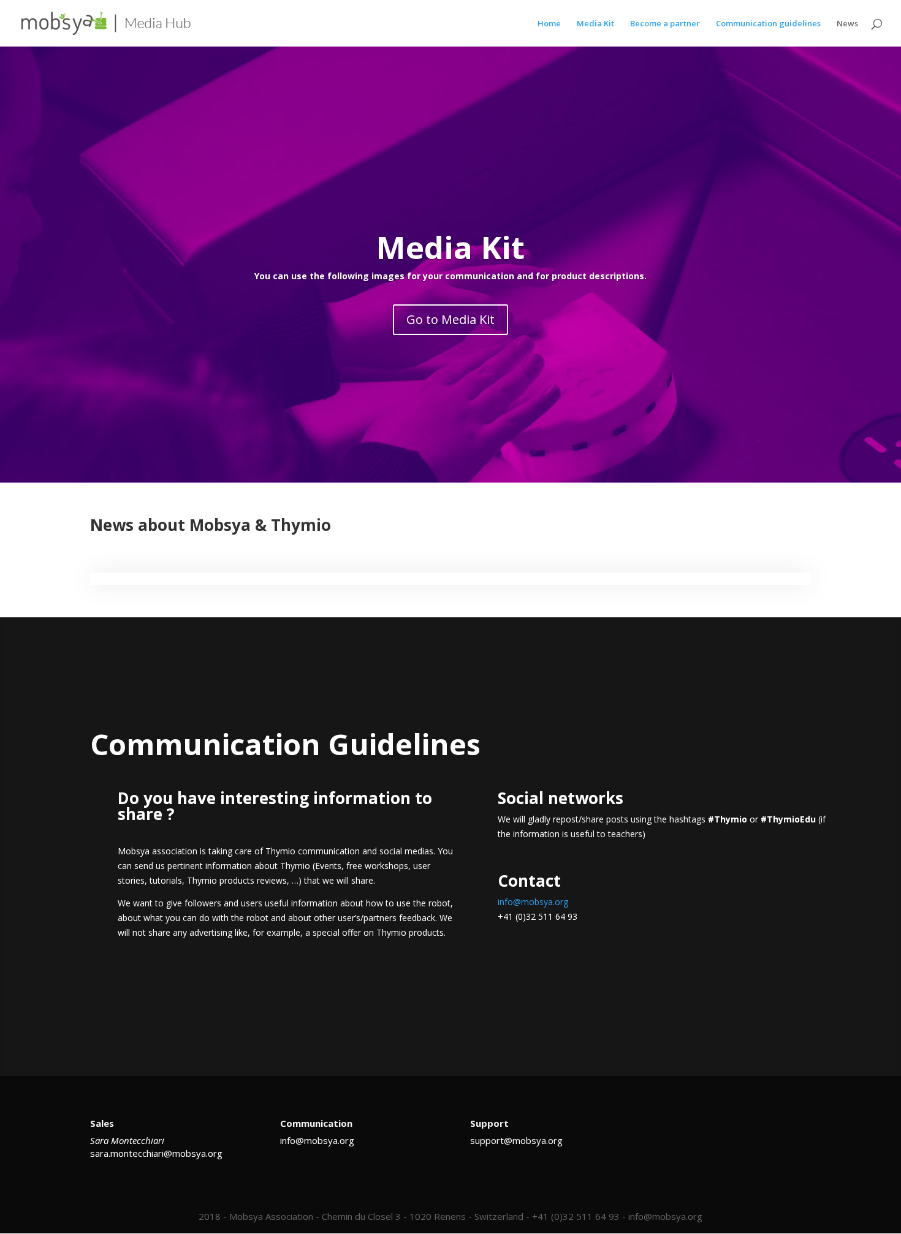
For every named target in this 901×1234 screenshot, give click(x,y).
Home (549, 24)
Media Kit (595, 24)
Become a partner (665, 24)
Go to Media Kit (450, 319)
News (847, 24)
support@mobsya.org (516, 1140)
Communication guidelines (768, 24)
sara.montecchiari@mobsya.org (156, 1153)
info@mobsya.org (533, 902)
